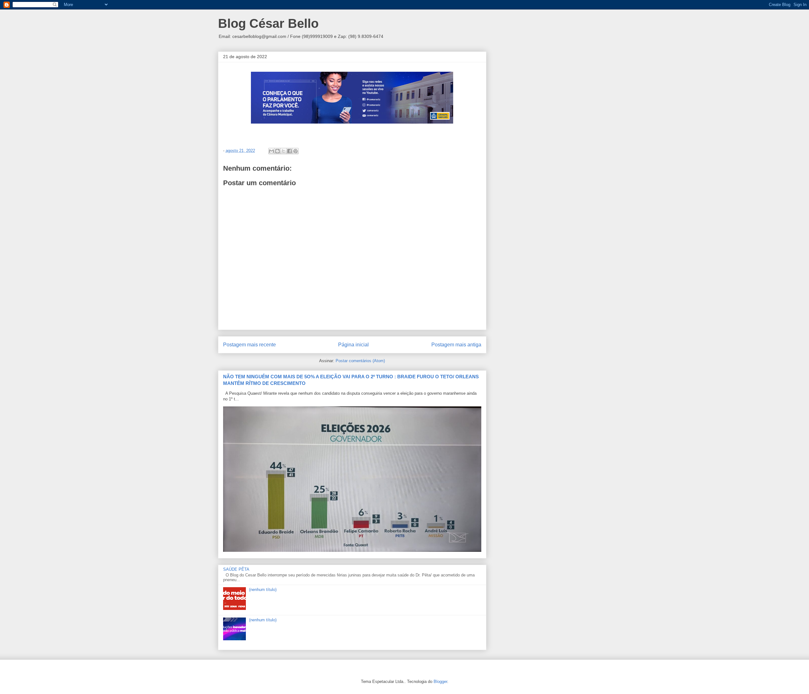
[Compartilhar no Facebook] (289, 151)
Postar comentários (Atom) (360, 360)
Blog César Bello (268, 23)
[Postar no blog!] (277, 151)
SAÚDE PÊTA (236, 569)
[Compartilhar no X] (283, 151)
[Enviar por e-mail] (271, 151)
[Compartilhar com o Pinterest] (295, 151)
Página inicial (353, 344)
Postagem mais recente (249, 344)
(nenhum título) (263, 589)
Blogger (440, 681)
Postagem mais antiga (456, 344)
